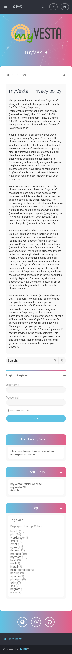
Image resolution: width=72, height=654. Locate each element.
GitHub (14, 490)
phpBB (23, 649)
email (13, 544)
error (13, 540)
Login (9, 375)
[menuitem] (17, 6)
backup (15, 573)
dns (12, 585)
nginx (13, 547)
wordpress (17, 537)
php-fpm (16, 579)
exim (13, 582)
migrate (15, 589)
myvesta (15, 557)
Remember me (19, 410)
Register (22, 375)
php (12, 534)
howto (14, 531)
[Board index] (36, 33)
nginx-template (20, 569)
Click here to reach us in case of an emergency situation (32, 453)
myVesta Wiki (18, 487)
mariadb (15, 553)
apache (15, 576)
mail (13, 563)
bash (13, 560)
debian (14, 550)
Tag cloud (16, 520)
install (14, 566)
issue (13, 592)
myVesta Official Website (26, 484)
